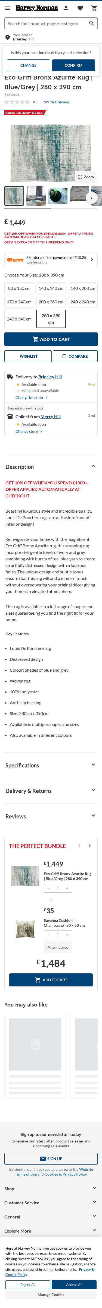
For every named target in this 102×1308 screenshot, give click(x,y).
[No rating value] (18, 102)
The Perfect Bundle (37, 846)
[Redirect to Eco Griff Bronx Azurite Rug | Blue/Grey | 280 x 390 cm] (25, 876)
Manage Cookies (51, 1295)
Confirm (73, 65)
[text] (15, 222)
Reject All (27, 1284)
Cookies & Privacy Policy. (66, 1174)
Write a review (56, 102)
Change (28, 65)
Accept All (74, 1284)
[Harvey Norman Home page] (37, 8)
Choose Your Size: (34, 274)
